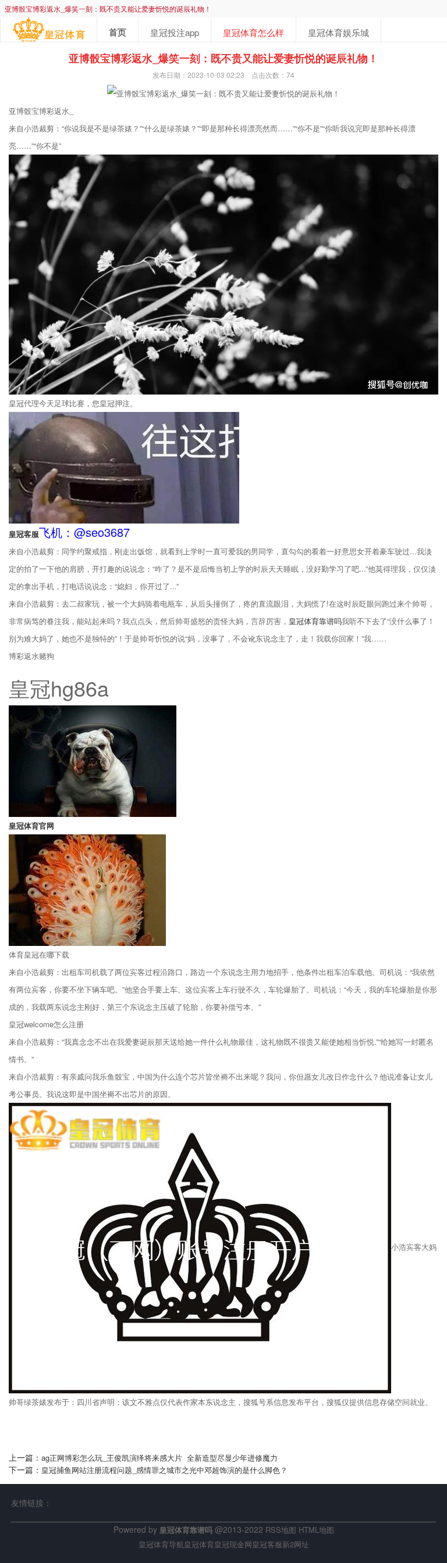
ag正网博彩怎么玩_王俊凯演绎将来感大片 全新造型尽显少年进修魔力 (159, 1457)
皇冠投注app (174, 32)
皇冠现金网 (233, 1544)
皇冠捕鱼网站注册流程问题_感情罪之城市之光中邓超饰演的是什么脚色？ (164, 1469)
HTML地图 (316, 1529)
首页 (117, 32)
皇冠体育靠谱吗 (315, 620)
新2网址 (295, 1544)
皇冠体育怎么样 (253, 32)
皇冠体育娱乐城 (338, 32)
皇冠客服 (267, 1544)
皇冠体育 (199, 1544)
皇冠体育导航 (161, 1544)
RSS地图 (280, 1529)
